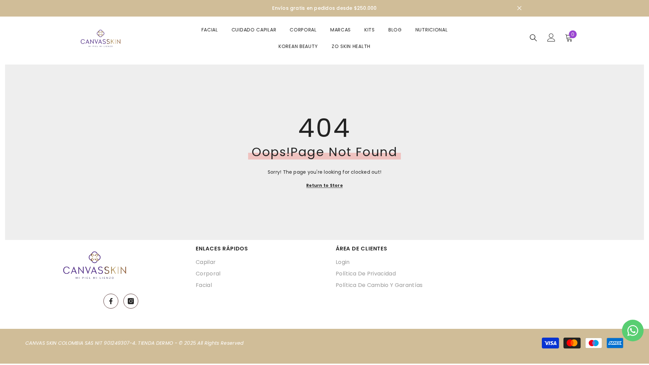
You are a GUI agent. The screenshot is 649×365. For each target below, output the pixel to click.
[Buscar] (533, 37)
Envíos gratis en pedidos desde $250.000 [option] (324, 8)
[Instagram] (130, 301)
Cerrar (519, 8)
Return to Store (324, 185)
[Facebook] (110, 301)
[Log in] (551, 37)
